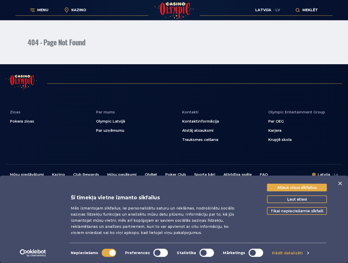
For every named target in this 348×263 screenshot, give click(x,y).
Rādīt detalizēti (287, 253)
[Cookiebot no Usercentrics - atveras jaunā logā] (33, 253)
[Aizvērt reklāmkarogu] (340, 183)
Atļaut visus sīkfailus (297, 187)
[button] (131, 121)
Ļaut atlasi (297, 199)
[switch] (160, 253)
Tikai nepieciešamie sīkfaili (297, 210)
